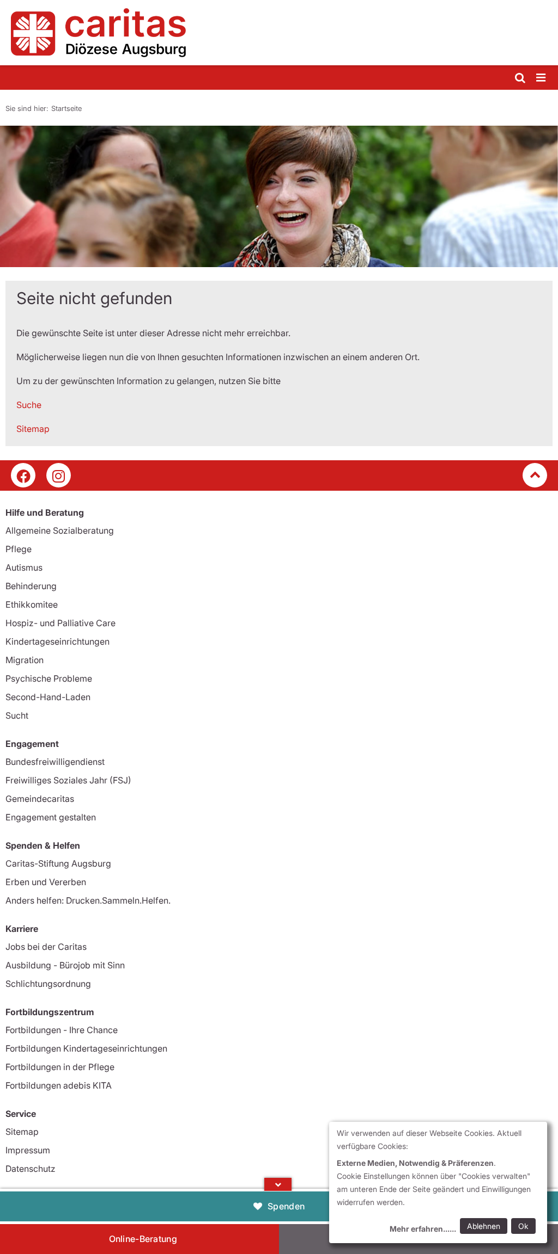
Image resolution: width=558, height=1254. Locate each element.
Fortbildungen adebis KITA (58, 1085)
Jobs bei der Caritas (46, 946)
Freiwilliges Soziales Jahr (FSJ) (68, 780)
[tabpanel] (279, 196)
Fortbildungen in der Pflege (59, 1066)
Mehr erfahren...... (423, 1228)
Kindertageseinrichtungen (57, 641)
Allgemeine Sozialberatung (59, 530)
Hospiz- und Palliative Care (60, 622)
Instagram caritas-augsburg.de (58, 475)
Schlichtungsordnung (48, 983)
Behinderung (31, 585)
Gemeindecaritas (39, 798)
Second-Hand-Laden (47, 696)
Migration (24, 659)
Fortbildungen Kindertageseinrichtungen (86, 1048)
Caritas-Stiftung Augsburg (58, 863)
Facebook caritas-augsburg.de (23, 475)
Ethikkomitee (31, 604)
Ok (523, 1226)
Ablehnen (483, 1226)
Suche (28, 404)
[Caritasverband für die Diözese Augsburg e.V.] (279, 32)
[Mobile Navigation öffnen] (541, 78)
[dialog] (438, 1182)
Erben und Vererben (45, 881)
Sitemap (33, 428)
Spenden (286, 1206)
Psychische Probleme (48, 678)
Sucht (16, 715)
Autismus (24, 567)
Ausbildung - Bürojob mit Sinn (65, 965)
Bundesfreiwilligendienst (55, 761)
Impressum (27, 1150)
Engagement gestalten (50, 817)
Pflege (18, 548)
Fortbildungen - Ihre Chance (61, 1029)
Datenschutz (30, 1168)
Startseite (66, 108)
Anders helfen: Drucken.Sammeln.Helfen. (88, 900)
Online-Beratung (143, 1238)
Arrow (278, 1184)
